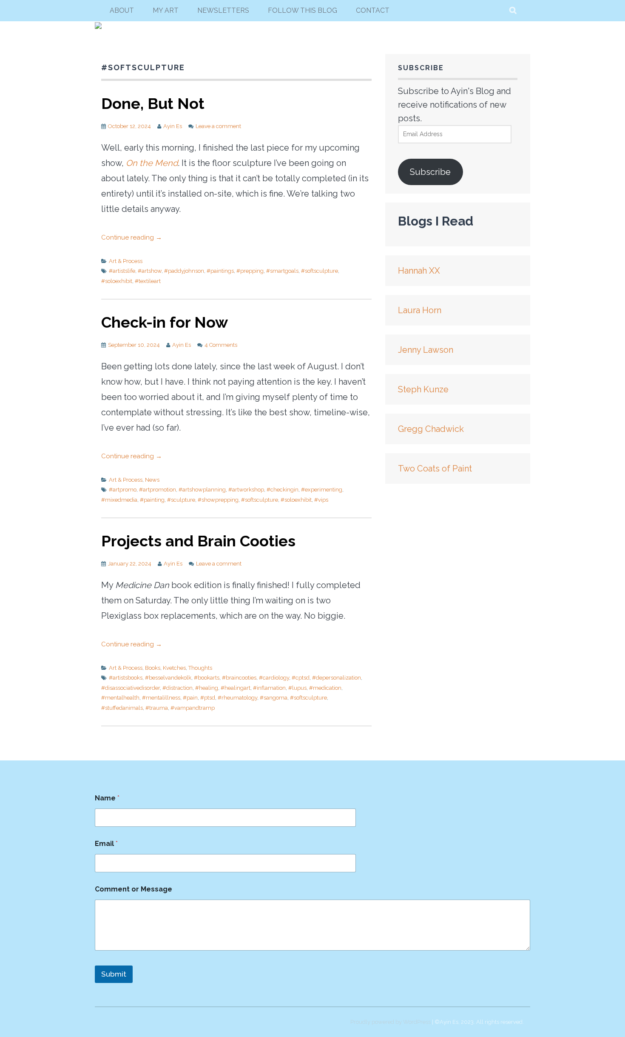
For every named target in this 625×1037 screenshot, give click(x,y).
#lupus (297, 688)
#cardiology (274, 677)
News (152, 480)
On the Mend (152, 163)
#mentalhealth (120, 697)
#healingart (235, 688)
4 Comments (221, 345)
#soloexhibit (116, 281)
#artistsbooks (125, 677)
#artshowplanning (202, 489)
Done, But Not (153, 103)
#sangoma (273, 697)
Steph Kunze (423, 389)
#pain (190, 697)
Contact (372, 10)
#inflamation (269, 688)
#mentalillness (161, 697)
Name (107, 798)
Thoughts (200, 668)
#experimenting (321, 489)
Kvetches (174, 668)
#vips (321, 500)
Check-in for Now (164, 322)
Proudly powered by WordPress (390, 1022)
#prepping (250, 271)
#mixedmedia (119, 500)
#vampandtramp (192, 708)
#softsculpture (319, 271)
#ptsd (207, 697)
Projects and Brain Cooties (198, 541)
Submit (113, 974)
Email (106, 844)
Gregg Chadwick (431, 429)
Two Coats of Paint (435, 468)
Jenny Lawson (425, 350)
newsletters (223, 10)
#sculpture (181, 500)
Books (152, 668)
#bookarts (206, 677)
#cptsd (301, 677)
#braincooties (239, 677)
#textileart (148, 281)
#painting (152, 500)
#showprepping (218, 500)
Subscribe (430, 172)
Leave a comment (218, 126)
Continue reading (131, 237)
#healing (206, 688)
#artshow (150, 271)
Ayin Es (172, 126)
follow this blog (302, 10)
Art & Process (125, 261)
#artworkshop (246, 489)
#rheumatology (237, 697)
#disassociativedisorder (130, 688)
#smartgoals (282, 271)
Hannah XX (419, 271)
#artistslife (122, 271)
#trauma (156, 708)
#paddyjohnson (184, 271)
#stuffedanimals (122, 708)
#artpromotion (157, 489)
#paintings (220, 271)
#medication (325, 688)
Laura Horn (419, 310)
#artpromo (122, 489)
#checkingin (282, 489)
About (122, 10)
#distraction (177, 688)
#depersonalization (336, 677)
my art (166, 10)
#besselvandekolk (168, 677)
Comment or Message (133, 889)
